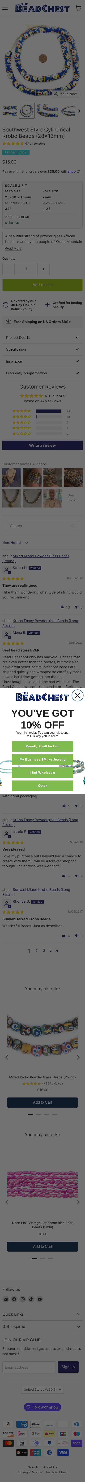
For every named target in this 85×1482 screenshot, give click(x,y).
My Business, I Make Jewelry (42, 759)
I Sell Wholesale (42, 772)
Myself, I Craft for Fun (43, 746)
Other (42, 785)
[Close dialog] (77, 695)
